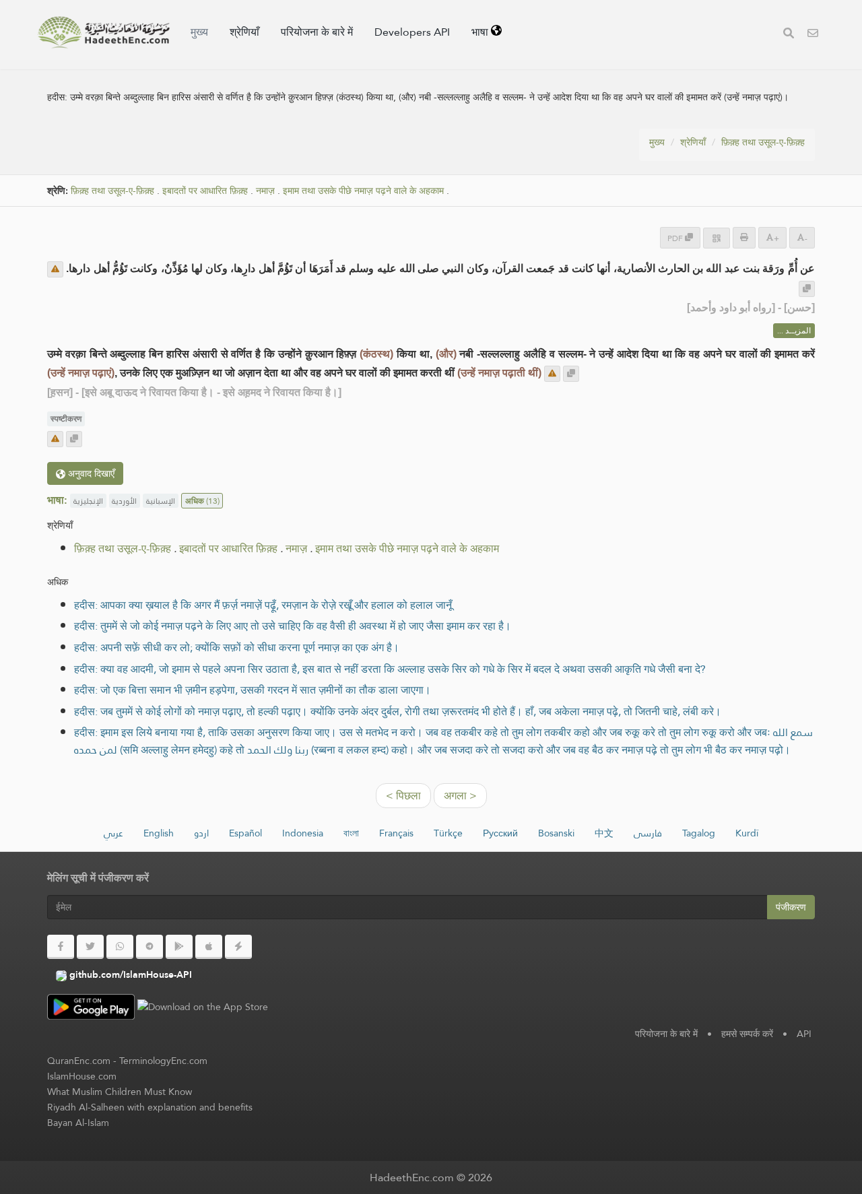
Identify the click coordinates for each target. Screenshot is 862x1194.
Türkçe (448, 833)
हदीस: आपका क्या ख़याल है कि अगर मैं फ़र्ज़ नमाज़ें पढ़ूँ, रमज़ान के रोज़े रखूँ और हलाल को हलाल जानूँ (263, 605)
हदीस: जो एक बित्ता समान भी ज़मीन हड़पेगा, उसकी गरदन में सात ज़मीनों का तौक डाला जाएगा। (252, 690)
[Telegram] (149, 947)
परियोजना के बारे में (317, 32)
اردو (201, 833)
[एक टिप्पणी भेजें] (55, 269)
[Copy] (807, 289)
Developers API (412, 32)
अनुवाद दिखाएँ (89, 473)
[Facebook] (60, 947)
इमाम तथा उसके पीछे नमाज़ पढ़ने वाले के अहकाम (363, 191)
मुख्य (199, 32)
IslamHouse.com (82, 1076)
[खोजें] (788, 35)
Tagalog (698, 833)
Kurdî (746, 833)
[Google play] (179, 947)
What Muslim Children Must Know (119, 1091)
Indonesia (302, 833)
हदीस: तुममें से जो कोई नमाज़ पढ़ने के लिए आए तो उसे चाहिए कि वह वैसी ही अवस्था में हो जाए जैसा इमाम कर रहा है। (292, 626)
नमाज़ (265, 191)
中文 (604, 833)
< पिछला (403, 795)
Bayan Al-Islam (78, 1122)
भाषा (481, 32)
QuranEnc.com (78, 1060)
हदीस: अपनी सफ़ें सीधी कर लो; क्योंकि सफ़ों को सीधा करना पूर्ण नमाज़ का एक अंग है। (236, 647)
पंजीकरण (791, 907)
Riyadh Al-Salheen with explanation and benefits (150, 1107)
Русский (500, 833)
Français (396, 833)
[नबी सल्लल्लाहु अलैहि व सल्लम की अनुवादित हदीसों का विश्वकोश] (103, 32)
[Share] (716, 238)
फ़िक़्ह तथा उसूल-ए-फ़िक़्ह (763, 142)
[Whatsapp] (119, 947)
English (158, 833)
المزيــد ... (794, 330)
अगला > (460, 795)
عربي (113, 833)
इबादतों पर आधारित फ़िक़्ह (205, 191)
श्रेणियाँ (244, 32)
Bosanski (556, 833)
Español (245, 833)
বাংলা (351, 833)
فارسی (648, 833)
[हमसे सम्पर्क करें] (813, 35)
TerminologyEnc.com (163, 1060)
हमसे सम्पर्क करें (747, 1033)
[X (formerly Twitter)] (90, 947)
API (804, 1033)
